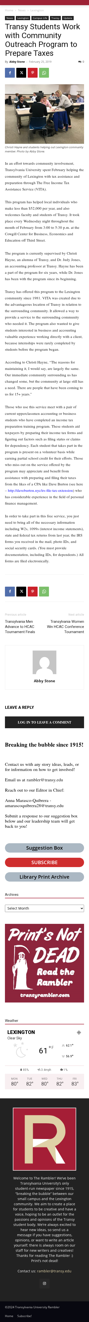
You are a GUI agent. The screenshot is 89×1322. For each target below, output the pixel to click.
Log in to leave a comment (44, 722)
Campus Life (40, 18)
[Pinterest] (33, 73)
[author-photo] (44, 674)
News (22, 10)
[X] (21, 73)
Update (68, 18)
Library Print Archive (44, 876)
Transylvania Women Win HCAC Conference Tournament (65, 626)
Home (9, 10)
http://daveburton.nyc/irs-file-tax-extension (40, 490)
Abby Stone (17, 61)
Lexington (37, 10)
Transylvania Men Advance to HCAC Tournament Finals (20, 626)
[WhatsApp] (44, 73)
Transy (55, 18)
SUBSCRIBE (44, 862)
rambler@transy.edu (45, 780)
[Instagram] (44, 1283)
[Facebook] (10, 73)
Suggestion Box (44, 847)
